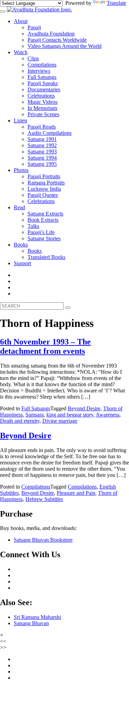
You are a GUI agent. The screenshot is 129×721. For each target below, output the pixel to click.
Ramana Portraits (46, 183)
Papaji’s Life (41, 232)
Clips (33, 58)
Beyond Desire (84, 408)
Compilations (42, 65)
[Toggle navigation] (3, 11)
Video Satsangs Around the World (64, 46)
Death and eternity (20, 421)
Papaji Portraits (44, 176)
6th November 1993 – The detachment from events (45, 346)
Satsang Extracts (45, 214)
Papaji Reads (42, 127)
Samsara (34, 415)
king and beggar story (69, 415)
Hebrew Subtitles (44, 499)
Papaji (34, 27)
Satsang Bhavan (31, 623)
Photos (21, 170)
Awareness (107, 415)
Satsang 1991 (42, 139)
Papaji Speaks (43, 83)
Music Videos (42, 102)
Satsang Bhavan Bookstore (43, 540)
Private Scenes (43, 114)
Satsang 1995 (42, 164)
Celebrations (41, 96)
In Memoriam (42, 108)
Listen (20, 120)
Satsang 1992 (42, 145)
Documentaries (44, 89)
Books (21, 245)
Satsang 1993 (42, 151)
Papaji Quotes (43, 195)
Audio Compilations (50, 133)
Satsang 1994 (42, 158)
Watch (21, 52)
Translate (116, 3)
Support (22, 263)
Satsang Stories (44, 238)
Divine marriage (59, 421)
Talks (33, 226)
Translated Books (46, 257)
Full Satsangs (42, 77)
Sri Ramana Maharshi (37, 617)
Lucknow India (44, 189)
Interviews (39, 71)
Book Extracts (43, 220)
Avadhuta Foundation (51, 34)
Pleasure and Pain (76, 493)
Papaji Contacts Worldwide (57, 40)
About (21, 21)
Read (19, 207)
